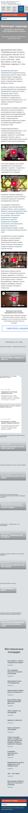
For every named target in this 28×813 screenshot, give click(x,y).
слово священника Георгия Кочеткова (13, 196)
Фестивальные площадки (9, 14)
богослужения (5, 215)
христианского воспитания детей (11, 224)
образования (20, 213)
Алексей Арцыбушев (18, 141)
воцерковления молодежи (9, 221)
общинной (4, 228)
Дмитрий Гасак (12, 89)
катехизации (5, 226)
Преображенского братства (14, 4)
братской (13, 226)
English (4, 18)
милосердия (11, 213)
